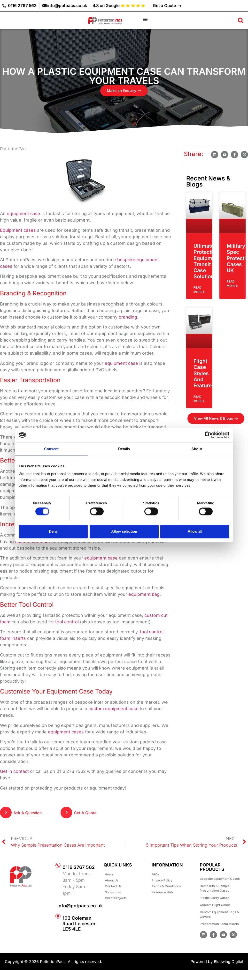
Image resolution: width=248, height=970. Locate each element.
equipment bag (144, 594)
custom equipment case (113, 708)
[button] (145, 19)
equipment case (23, 213)
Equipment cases (18, 230)
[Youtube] (223, 934)
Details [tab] (124, 449)
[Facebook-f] (213, 934)
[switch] (97, 511)
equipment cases (66, 731)
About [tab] (196, 449)
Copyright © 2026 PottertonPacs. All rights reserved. (53, 961)
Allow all (195, 531)
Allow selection (124, 531)
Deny (53, 531)
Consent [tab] (51, 449)
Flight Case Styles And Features (204, 373)
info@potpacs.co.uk (80, 906)
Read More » (199, 290)
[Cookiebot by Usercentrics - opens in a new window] (208, 435)
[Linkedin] (203, 934)
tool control (67, 621)
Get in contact (14, 771)
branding (128, 317)
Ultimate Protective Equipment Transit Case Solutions (207, 261)
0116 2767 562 (78, 867)
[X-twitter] (233, 934)
